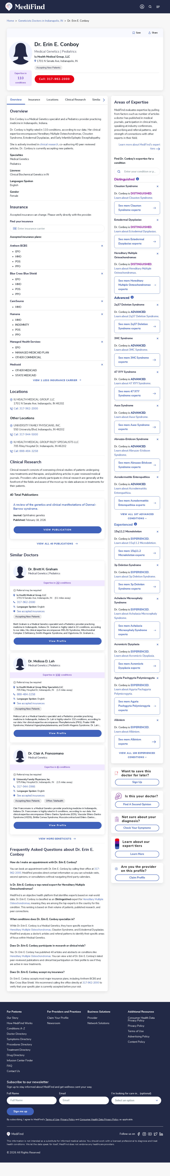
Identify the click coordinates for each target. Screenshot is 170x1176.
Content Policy (136, 1042)
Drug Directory (15, 1055)
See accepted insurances (31, 611)
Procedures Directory (19, 1044)
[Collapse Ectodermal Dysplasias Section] (157, 219)
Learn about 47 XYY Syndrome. (132, 383)
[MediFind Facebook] (139, 1134)
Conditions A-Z (16, 1028)
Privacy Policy (136, 1026)
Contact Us (13, 1071)
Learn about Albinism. (127, 732)
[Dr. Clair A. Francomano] (20, 755)
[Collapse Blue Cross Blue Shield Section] (102, 273)
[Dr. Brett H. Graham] (20, 571)
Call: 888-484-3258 (26, 451)
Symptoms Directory (19, 1039)
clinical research (49, 144)
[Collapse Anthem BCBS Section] (102, 245)
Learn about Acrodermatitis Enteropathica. (130, 491)
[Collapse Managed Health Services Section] (102, 341)
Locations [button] (52, 100)
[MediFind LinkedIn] (161, 1134)
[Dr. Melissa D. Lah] (20, 663)
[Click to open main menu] (158, 7)
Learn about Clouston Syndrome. (133, 198)
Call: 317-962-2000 (26, 408)
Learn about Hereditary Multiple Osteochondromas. (132, 271)
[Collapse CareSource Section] (102, 301)
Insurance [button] (34, 100)
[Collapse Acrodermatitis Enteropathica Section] (157, 477)
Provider (92, 1018)
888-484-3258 (26, 694)
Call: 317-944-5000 (26, 434)
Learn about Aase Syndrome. (131, 417)
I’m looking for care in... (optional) (131, 1093)
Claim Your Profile (57, 1018)
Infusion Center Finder (20, 1060)
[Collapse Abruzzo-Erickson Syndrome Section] (157, 439)
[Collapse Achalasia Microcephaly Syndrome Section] (157, 598)
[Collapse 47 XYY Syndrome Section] (157, 372)
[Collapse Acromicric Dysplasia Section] (157, 644)
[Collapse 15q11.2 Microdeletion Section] (157, 531)
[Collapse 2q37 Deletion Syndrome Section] (157, 304)
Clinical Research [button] (75, 100)
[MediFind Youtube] (150, 1134)
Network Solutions (98, 1023)
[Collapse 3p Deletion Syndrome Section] (157, 565)
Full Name (13, 1093)
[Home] (25, 6)
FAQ (9, 1066)
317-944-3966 (26, 786)
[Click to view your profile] (142, 7)
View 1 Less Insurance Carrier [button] (57, 380)
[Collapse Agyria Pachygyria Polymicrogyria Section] (157, 678)
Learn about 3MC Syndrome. (131, 350)
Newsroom (53, 1023)
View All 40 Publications (55, 543)
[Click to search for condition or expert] (150, 7)
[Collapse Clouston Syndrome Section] (157, 186)
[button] (104, 100)
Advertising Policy (138, 1036)
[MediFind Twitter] (156, 1134)
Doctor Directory (17, 1034)
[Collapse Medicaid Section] (102, 364)
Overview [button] (16, 100)
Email (62, 1093)
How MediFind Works (20, 1023)
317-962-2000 (26, 602)
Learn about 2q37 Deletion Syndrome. (136, 316)
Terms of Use (136, 1031)
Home (10, 21)
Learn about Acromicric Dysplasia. (134, 656)
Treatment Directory (18, 1050)
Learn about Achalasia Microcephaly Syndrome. (135, 616)
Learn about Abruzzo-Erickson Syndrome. (132, 453)
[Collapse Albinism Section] (157, 720)
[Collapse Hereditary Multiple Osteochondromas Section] (157, 253)
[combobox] (57, 228)
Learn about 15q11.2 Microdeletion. (135, 543)
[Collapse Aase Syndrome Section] (157, 405)
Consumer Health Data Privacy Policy (141, 1019)
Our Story (12, 1018)
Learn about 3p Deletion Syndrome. (135, 576)
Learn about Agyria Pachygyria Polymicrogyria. (132, 692)
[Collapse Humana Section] (102, 314)
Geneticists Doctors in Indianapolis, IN (40, 21)
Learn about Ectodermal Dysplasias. (135, 231)
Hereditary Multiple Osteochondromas (30, 929)
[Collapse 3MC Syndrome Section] (157, 338)
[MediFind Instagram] (144, 1134)
